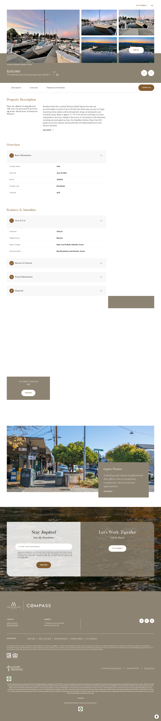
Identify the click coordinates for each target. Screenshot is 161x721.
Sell (127, 5)
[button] (146, 88)
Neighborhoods (109, 5)
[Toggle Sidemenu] (152, 5)
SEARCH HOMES (76, 639)
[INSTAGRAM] (147, 621)
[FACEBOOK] (141, 621)
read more (108, 491)
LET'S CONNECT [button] (91, 639)
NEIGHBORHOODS (60, 639)
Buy (120, 5)
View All (136, 50)
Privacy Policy (24, 557)
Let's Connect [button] (141, 5)
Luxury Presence (115, 668)
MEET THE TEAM (45, 639)
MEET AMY (31, 639)
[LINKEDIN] (152, 621)
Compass (54, 646)
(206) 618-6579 (12, 623)
